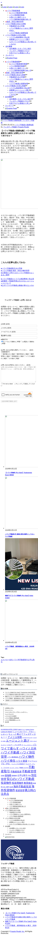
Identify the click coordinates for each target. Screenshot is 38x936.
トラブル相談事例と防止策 (16, 820)
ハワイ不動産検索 (10, 798)
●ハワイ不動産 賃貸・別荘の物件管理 (15, 270)
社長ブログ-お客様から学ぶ (17, 832)
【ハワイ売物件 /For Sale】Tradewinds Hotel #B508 (20, 692)
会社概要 (7, 826)
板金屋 (11, 787)
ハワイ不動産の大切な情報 (12, 818)
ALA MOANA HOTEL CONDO (9, 729)
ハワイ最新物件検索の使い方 (17, 806)
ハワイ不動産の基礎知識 (15, 114)
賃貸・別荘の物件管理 (11, 808)
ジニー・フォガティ (15, 745)
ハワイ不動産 (10, 752)
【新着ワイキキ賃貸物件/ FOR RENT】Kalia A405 (19, 700)
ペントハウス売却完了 (18, 764)
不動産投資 (16, 771)
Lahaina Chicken (29, 729)
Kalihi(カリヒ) (21, 729)
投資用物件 (17, 783)
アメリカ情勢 (15, 737)
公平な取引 (22, 775)
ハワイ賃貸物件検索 (15, 802)
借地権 (8, 775)
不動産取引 (23, 660)
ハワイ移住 (8, 760)
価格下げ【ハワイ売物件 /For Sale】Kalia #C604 (19, 696)
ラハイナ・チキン (14, 767)
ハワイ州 (16, 660)
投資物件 (6, 782)
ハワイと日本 (28, 748)
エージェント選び (17, 740)
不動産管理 (29, 771)
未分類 (7, 722)
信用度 (2, 775)
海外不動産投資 (22, 786)
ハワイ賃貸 (21, 761)
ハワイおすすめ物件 (10, 716)
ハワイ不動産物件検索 (16, 800)
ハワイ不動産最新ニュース (12, 720)
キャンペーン (9, 710)
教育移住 (28, 783)
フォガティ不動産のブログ (16, 830)
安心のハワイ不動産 (21, 779)
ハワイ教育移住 (12, 757)
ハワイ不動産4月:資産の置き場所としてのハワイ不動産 (21, 694)
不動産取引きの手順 (15, 812)
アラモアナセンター (27, 737)
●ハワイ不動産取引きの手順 (11, 268)
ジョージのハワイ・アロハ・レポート (16, 712)
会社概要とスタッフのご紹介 (17, 828)
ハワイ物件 (26, 756)
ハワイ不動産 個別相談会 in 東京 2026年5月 (18, 698)
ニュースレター (9, 714)
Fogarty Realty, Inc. (17, 931)
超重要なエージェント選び (16, 822)
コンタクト (8, 834)
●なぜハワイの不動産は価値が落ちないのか (17, 285)
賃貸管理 (20, 790)
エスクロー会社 (7, 660)
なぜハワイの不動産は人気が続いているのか (22, 824)
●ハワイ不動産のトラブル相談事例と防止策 (17, 279)
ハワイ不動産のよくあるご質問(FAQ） (20, 814)
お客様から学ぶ (9, 708)
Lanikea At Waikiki (6, 732)
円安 (29, 775)
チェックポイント (28, 745)
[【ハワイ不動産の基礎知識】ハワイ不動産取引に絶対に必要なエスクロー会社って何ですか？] (18, 122)
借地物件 (14, 775)
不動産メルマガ (23, 767)
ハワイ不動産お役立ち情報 (12, 810)
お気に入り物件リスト (15, 804)
